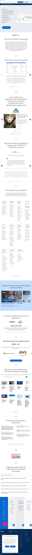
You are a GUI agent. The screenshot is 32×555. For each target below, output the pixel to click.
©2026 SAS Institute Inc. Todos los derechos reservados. (7, 553)
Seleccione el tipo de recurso (9, 376)
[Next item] (30, 75)
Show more (16, 411)
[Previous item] (1, 119)
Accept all (7, 546)
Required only (13, 546)
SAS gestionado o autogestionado (21, 347)
